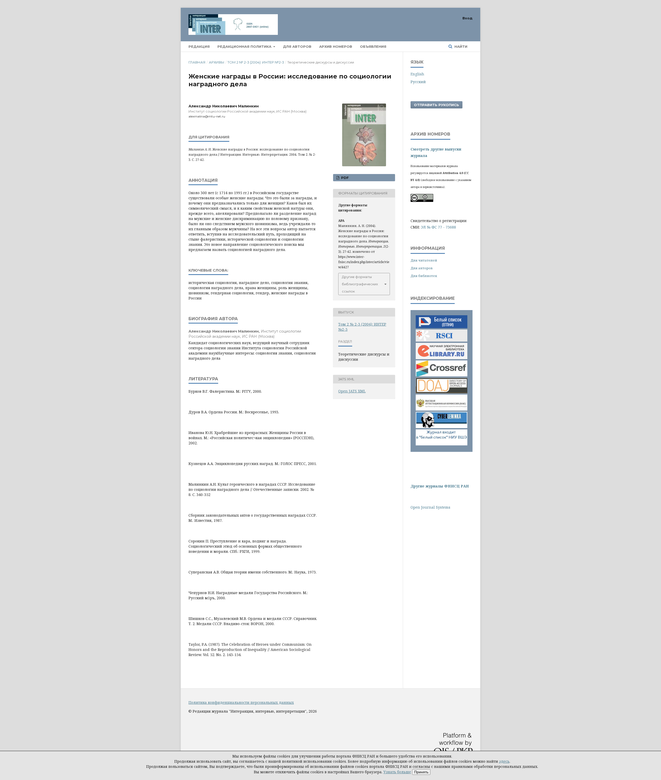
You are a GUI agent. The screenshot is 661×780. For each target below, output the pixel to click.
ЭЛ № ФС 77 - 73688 (438, 227)
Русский (418, 81)
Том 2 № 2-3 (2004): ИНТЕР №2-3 (255, 62)
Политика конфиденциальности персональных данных (241, 702)
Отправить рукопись (436, 105)
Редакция (199, 46)
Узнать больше (397, 771)
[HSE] (441, 444)
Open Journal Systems (430, 507)
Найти (460, 46)
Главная (197, 62)
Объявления (373, 46)
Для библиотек (424, 275)
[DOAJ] (441, 391)
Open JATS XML (352, 391)
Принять (421, 772)
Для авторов (297, 46)
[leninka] (441, 426)
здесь (504, 761)
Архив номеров (335, 46)
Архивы (216, 62)
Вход (467, 18)
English (417, 74)
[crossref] (441, 375)
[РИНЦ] (441, 342)
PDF (344, 178)
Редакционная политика (244, 46)
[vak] (441, 409)
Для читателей (424, 260)
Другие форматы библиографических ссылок (360, 284)
